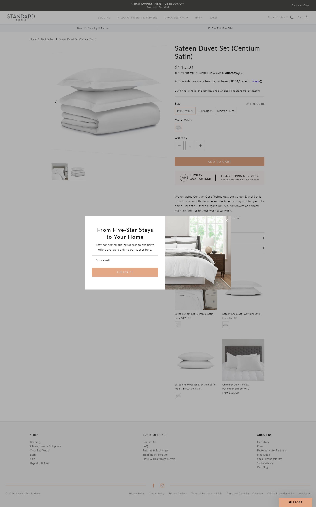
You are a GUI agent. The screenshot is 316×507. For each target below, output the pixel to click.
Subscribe (125, 272)
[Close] (227, 220)
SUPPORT (295, 502)
